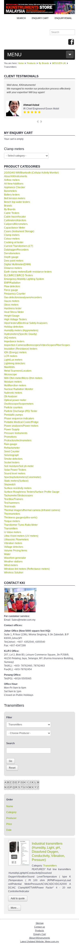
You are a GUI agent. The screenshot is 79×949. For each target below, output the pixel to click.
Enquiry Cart (39, 934)
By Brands (44, 63)
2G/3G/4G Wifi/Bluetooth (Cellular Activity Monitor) (31, 172)
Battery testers (12, 194)
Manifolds (9, 367)
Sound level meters (14, 473)
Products (31, 63)
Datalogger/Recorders (16, 249)
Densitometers (12, 253)
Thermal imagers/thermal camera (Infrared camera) (32, 510)
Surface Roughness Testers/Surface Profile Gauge (31, 491)
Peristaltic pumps (13, 414)
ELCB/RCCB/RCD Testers (18, 275)
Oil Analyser (10, 396)
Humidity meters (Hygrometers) (21, 330)
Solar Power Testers (15, 469)
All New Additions (13, 183)
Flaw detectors (12, 286)
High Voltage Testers (15, 319)
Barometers (10, 191)
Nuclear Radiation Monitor (18, 389)
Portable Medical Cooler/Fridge (21, 422)
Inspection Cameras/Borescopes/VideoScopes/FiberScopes (37, 345)
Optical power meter (15, 400)
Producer (11, 818)
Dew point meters (13, 260)
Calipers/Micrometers (16, 224)
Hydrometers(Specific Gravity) (20, 334)
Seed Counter (11, 451)
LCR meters (10, 356)
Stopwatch (10, 484)
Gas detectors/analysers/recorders (23, 297)
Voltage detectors (13, 546)
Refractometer (12, 447)
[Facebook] (71, 42)
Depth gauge (11, 257)
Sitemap (40, 923)
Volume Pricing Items (15, 550)
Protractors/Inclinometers (17, 440)
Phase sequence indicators (19, 418)
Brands (8, 205)
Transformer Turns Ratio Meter (21, 524)
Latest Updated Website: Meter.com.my (39, 941)
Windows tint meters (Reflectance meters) (27, 568)
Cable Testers (11, 213)
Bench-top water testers (17, 202)
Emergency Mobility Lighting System (24, 279)
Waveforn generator (15, 557)
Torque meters (12, 521)
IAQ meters (10, 337)
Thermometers (12, 513)
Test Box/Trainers (13, 499)
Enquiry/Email (63, 18)
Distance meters (13, 268)
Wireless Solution (13, 572)
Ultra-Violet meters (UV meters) (21, 535)
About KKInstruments (15, 176)
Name (9, 806)
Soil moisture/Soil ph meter (19, 466)
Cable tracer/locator (15, 216)
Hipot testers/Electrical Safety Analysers (25, 323)
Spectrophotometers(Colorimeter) (22, 477)
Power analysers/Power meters (21, 425)
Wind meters (11, 565)
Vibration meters (13, 543)
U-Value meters (12, 532)
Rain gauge (10, 444)
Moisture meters (13, 381)
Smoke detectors (13, 458)
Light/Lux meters (13, 359)
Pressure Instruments (15, 433)
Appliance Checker (14, 187)
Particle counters (13, 407)
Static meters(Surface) (16, 480)
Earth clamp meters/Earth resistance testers (28, 271)
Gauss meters (11, 301)
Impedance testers (14, 341)
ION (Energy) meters (15, 352)
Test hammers (11, 502)
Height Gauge (11, 315)
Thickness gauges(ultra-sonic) (20, 517)
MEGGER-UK (59, 63)
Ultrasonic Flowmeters (16, 539)
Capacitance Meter (14, 227)
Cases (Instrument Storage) (19, 231)
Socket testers (11, 462)
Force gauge (11, 290)
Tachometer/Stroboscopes (18, 495)
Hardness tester (12, 308)
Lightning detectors (14, 363)
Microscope (10, 374)
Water (7, 554)
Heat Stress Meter (14, 312)
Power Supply (11, 429)
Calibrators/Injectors (15, 220)
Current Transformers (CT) (18, 246)
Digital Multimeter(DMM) (17, 264)
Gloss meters (11, 304)
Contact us (39, 927)
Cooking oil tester (13, 242)
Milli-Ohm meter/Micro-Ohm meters (23, 378)
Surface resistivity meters (17, 488)
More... (14, 907)
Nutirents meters (13, 392)
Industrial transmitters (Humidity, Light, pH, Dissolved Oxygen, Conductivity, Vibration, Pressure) (48, 852)
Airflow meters (12, 180)
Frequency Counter (14, 293)
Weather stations (13, 561)
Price (9, 824)
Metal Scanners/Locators (17, 370)
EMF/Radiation (12, 282)
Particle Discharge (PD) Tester (20, 411)
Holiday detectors (13, 326)
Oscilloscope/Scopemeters (18, 403)
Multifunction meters (15, 385)
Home (21, 63)
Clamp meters (11, 235)
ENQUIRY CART (40, 18)
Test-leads (9, 506)
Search (21, 18)
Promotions (10, 436)
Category (11, 812)
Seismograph (11, 455)
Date (9, 830)
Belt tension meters (14, 198)
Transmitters (11, 528)
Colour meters (12, 238)
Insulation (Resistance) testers (20, 348)
